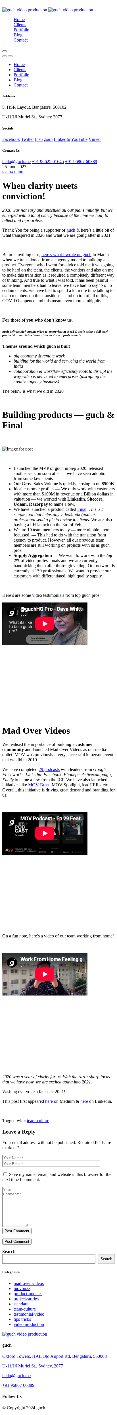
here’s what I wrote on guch (66, 254)
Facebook (11, 139)
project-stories (26, 1298)
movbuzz (22, 1288)
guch (70, 230)
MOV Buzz (38, 784)
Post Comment (17, 1231)
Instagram (44, 139)
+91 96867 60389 (81, 161)
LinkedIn (62, 139)
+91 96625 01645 (48, 161)
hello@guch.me (16, 161)
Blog (18, 34)
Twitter (27, 139)
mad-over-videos (29, 1283)
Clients (20, 24)
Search (9, 1251)
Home (19, 19)
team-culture (13, 171)
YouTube (79, 139)
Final (81, 509)
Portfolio (21, 29)
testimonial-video (29, 1314)
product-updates (28, 1293)
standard (21, 1303)
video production (29, 1324)
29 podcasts (49, 769)
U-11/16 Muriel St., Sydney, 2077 (32, 1365)
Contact (21, 40)
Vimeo (95, 139)
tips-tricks (22, 1319)
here (49, 1101)
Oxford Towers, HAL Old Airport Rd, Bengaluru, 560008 (54, 1356)
